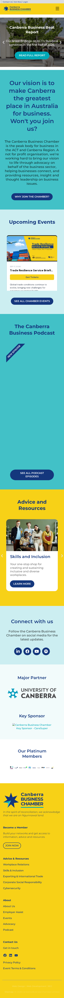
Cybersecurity (12, 888)
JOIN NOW (12, 845)
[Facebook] (27, 651)
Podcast (8, 929)
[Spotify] (46, 651)
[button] (3, 42)
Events (7, 918)
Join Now (18, 2)
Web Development (36, 986)
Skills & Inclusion (13, 870)
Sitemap (9, 992)
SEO (50, 986)
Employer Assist (13, 912)
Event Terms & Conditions (19, 968)
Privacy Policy (12, 962)
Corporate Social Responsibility (22, 882)
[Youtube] (37, 651)
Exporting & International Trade (23, 876)
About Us (9, 906)
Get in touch (11, 948)
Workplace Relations (16, 864)
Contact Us (8, 2)
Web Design (18, 986)
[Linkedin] (18, 651)
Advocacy (9, 924)
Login (25, 2)
